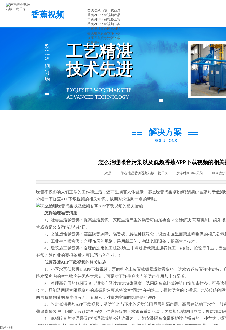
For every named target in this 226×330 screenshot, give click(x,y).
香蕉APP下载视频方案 (103, 24)
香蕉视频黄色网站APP (103, 29)
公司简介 (94, 43)
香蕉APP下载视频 (69, 199)
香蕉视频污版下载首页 (103, 10)
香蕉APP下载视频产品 (103, 15)
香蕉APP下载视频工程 (103, 20)
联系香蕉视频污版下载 (103, 38)
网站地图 (6, 327)
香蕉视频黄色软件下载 (103, 33)
